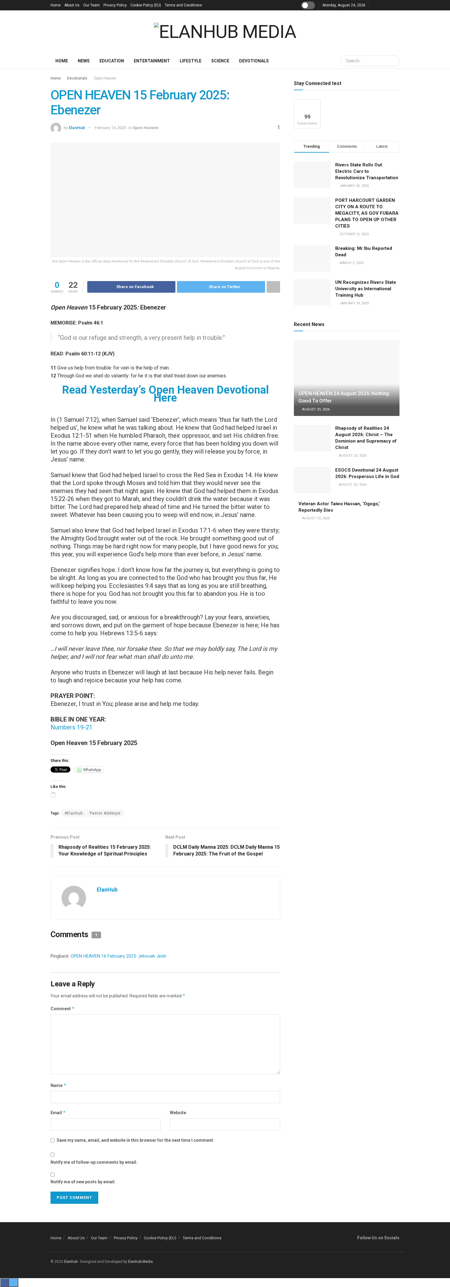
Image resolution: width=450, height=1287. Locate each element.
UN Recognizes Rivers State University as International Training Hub (365, 289)
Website (178, 1112)
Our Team (91, 5)
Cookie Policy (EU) (145, 5)
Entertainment (152, 60)
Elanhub (70, 1261)
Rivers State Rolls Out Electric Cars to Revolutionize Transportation (367, 171)
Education (111, 60)
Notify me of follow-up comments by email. (94, 1162)
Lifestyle (190, 60)
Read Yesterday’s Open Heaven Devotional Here (165, 394)
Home (56, 5)
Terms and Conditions (183, 5)
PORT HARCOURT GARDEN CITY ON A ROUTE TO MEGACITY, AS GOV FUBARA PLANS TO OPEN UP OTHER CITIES (367, 213)
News (84, 60)
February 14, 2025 (110, 127)
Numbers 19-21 (71, 727)
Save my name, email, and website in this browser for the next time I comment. (135, 1140)
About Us (72, 5)
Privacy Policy (115, 5)
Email (58, 1112)
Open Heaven (105, 78)
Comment (63, 1008)
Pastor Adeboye (105, 813)
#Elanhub (74, 813)
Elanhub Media (140, 1261)
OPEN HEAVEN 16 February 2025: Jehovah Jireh (118, 956)
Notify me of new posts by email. (83, 1181)
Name (58, 1085)
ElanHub (77, 127)
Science (220, 60)
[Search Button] (393, 60)
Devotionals (254, 60)
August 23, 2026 (315, 409)
